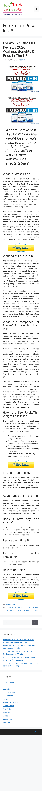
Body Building (8, 682)
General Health (9, 692)
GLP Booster (8, 696)
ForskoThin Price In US (29, 611)
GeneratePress (34, 732)
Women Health (8, 723)
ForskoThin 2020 (21, 608)
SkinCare (6, 712)
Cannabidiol (7, 686)
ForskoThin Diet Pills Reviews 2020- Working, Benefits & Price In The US (19, 49)
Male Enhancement (10, 702)
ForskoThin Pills (13, 611)
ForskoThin (10, 608)
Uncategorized (8, 716)
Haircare (6, 699)
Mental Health (8, 706)
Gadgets (6, 689)
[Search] (35, 622)
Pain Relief (7, 709)
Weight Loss (10, 604)
